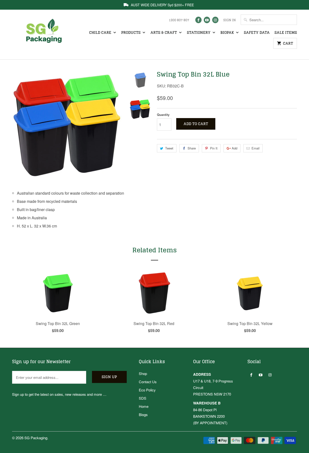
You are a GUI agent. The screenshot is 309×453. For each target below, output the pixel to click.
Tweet (169, 148)
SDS (142, 398)
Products (131, 33)
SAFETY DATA (257, 33)
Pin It (214, 148)
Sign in (229, 20)
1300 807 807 (179, 20)
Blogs (143, 414)
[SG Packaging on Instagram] (215, 20)
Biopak (227, 33)
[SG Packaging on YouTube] (207, 20)
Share (192, 148)
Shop (143, 373)
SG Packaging (35, 437)
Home (143, 406)
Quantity (163, 114)
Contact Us (148, 381)
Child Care (100, 33)
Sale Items (285, 33)
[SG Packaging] (46, 35)
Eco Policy (147, 389)
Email (256, 148)
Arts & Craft (164, 33)
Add (234, 148)
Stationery (199, 33)
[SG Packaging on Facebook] (198, 20)
